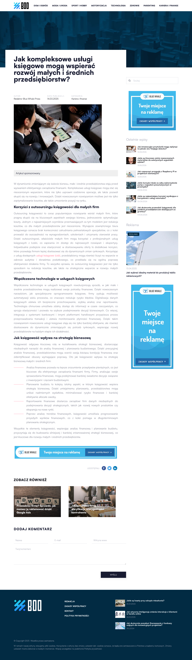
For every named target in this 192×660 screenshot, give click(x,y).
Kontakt (69, 611)
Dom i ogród (41, 5)
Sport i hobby (79, 5)
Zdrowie (134, 5)
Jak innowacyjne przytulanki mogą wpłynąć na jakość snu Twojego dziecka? (157, 148)
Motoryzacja (99, 5)
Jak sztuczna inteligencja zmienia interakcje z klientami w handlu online (152, 613)
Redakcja (70, 601)
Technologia (118, 5)
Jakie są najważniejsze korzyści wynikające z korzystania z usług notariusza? (157, 197)
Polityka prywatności (77, 616)
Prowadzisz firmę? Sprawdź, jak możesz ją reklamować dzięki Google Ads (36, 509)
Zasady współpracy (75, 606)
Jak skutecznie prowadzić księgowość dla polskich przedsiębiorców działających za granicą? (156, 209)
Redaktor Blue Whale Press (27, 98)
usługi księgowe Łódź (48, 255)
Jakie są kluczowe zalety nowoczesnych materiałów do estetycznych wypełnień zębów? (155, 160)
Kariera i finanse (168, 5)
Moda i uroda (59, 5)
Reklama (132, 225)
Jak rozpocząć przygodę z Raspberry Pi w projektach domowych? (157, 172)
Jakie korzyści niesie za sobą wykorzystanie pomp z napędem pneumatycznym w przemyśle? (157, 185)
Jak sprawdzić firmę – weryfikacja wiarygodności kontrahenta (87, 509)
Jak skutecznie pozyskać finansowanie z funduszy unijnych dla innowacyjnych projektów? (149, 624)
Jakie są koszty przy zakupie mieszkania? (145, 601)
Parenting (149, 5)
